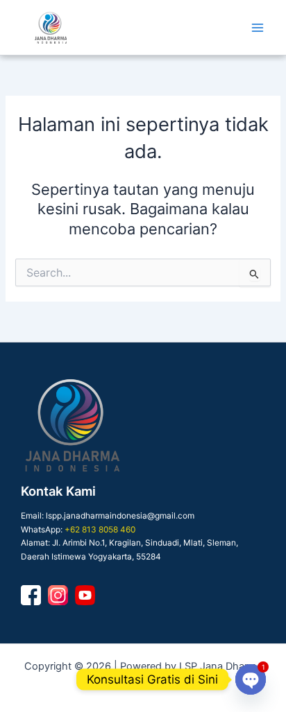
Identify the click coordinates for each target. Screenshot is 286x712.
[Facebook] (31, 595)
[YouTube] (85, 595)
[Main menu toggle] (257, 27)
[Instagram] (58, 595)
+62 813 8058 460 (100, 530)
